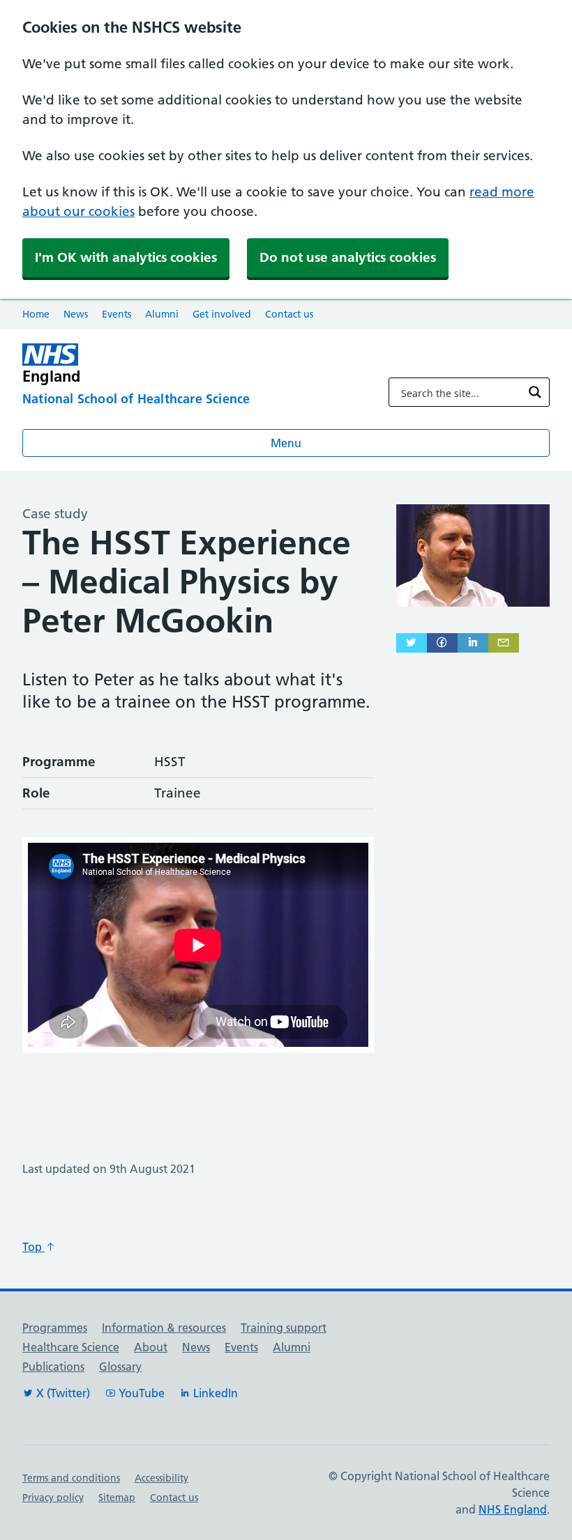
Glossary (120, 1367)
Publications (53, 1367)
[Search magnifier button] (535, 392)
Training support (283, 1328)
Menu (286, 443)
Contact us (289, 314)
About (150, 1347)
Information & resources (164, 1328)
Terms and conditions (71, 1478)
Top (33, 1247)
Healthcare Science (70, 1347)
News (75, 314)
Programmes (54, 1328)
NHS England (513, 1509)
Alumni (162, 314)
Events (116, 314)
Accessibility (161, 1478)
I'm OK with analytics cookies (126, 257)
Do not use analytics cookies (347, 257)
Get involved (222, 314)
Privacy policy (53, 1497)
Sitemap (116, 1497)
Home (36, 314)
